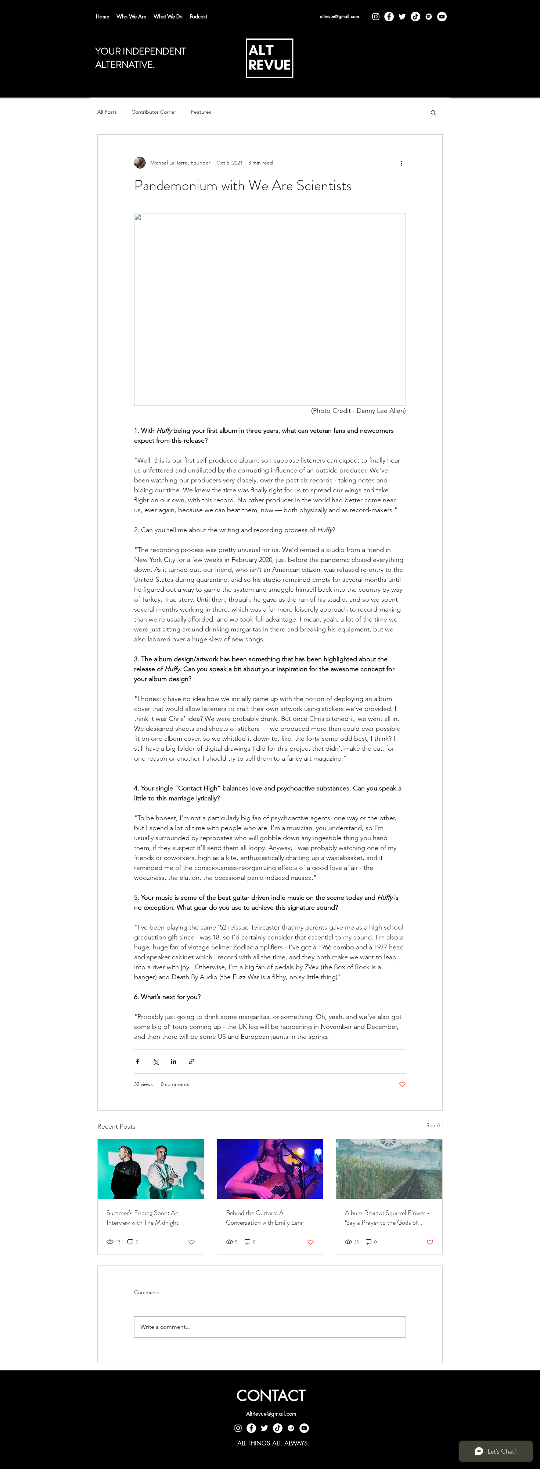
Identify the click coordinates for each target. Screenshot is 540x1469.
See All (434, 1125)
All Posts (107, 112)
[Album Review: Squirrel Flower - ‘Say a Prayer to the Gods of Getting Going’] (389, 1169)
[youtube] (442, 16)
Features (201, 112)
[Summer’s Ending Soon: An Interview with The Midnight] (151, 1169)
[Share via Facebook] (137, 1061)
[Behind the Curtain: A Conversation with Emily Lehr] (270, 1169)
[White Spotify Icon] (428, 16)
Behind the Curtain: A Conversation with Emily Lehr (264, 1217)
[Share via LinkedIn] (173, 1061)
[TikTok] (415, 16)
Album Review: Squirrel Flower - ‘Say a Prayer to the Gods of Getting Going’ (387, 1217)
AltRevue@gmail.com (271, 1413)
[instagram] (376, 16)
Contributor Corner (154, 112)
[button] (433, 112)
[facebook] (389, 16)
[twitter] (402, 16)
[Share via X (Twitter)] (155, 1061)
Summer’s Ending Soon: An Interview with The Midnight (143, 1217)
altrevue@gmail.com (339, 16)
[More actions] (401, 162)
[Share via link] (191, 1061)
